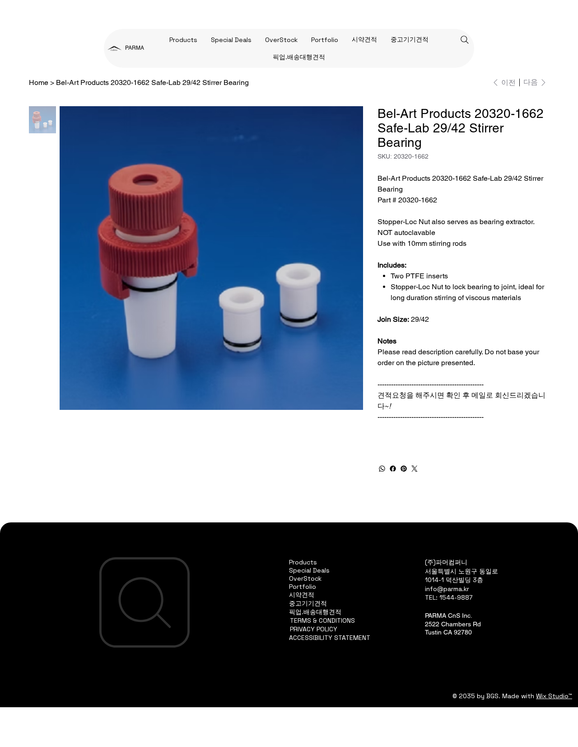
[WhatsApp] (382, 468)
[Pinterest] (403, 468)
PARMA (134, 48)
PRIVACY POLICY (313, 629)
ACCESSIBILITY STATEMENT (329, 638)
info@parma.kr (447, 589)
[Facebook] (392, 468)
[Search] (464, 39)
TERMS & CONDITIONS (322, 620)
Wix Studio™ (554, 696)
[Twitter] (414, 468)
